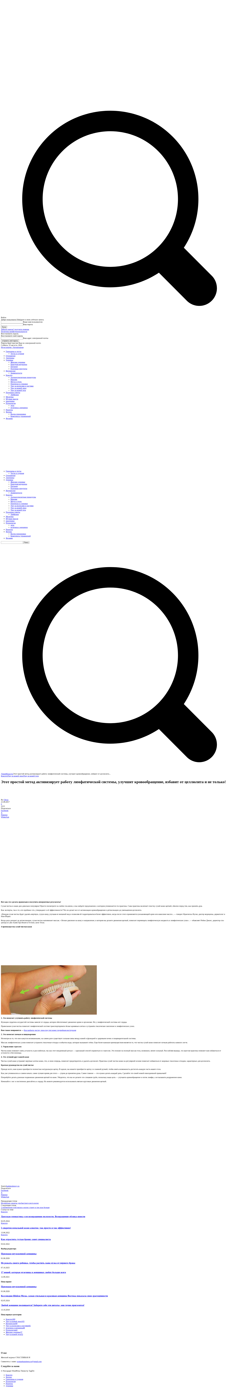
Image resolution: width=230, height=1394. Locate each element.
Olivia (6, 800)
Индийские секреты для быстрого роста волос (20, 1203)
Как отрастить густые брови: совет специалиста (26, 1239)
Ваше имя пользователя (32, 322)
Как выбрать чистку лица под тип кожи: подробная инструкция (50, 1030)
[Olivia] (6, 798)
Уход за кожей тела (31, 776)
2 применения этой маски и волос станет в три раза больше (25, 1207)
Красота (9, 774)
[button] (115, 772)
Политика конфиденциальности (14, 332)
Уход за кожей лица (15, 776)
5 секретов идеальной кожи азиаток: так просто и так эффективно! (36, 1228)
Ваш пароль (28, 324)
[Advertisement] (115, 438)
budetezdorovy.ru (12, 1186)
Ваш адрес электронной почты (35, 338)
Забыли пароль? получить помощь (15, 329)
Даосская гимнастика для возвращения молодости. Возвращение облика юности (43, 1216)
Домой (3, 774)
